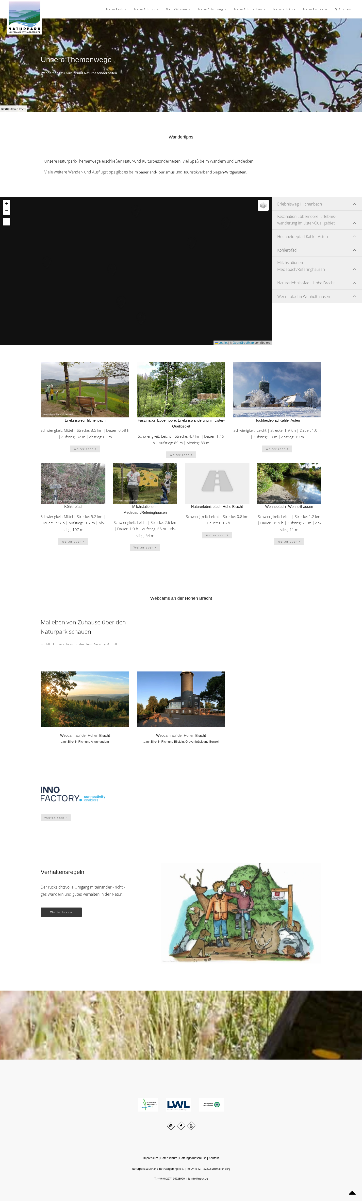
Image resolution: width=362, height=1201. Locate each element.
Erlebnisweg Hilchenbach (85, 420)
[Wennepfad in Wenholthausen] (289, 483)
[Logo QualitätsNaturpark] (148, 1104)
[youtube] (191, 1126)
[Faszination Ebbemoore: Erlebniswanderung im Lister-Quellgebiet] (181, 389)
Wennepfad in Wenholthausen (289, 506)
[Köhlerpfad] (73, 483)
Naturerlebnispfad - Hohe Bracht (217, 506)
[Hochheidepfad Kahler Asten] (277, 389)
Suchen (344, 9)
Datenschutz (168, 1158)
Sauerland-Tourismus (157, 172)
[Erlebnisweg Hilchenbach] (85, 389)
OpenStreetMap (243, 342)
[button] (41, 257)
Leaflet (223, 342)
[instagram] (171, 1126)
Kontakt (214, 1158)
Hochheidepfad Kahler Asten (277, 420)
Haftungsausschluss (192, 1158)
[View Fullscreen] (6, 221)
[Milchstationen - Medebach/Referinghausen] (145, 483)
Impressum (150, 1158)
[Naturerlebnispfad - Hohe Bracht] (217, 483)
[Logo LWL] (179, 1104)
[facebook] (181, 1126)
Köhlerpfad (73, 506)
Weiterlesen (84, 449)
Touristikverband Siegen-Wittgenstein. (215, 172)
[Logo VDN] (211, 1104)
